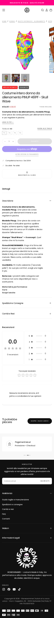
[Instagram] (3, 589)
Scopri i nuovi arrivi (40, 421)
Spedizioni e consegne (12, 504)
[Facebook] (8, 589)
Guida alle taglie (44, 128)
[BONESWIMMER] (27, 557)
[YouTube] (14, 589)
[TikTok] (19, 589)
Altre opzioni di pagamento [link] (27, 154)
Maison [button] (5, 528)
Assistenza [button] (7, 493)
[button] (3, 10)
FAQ (4, 514)
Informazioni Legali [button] (11, 537)
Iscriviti (45, 481)
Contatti (6, 518)
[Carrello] (50, 10)
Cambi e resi (8, 509)
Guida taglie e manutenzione (15, 499)
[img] (13, 348)
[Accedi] (46, 10)
